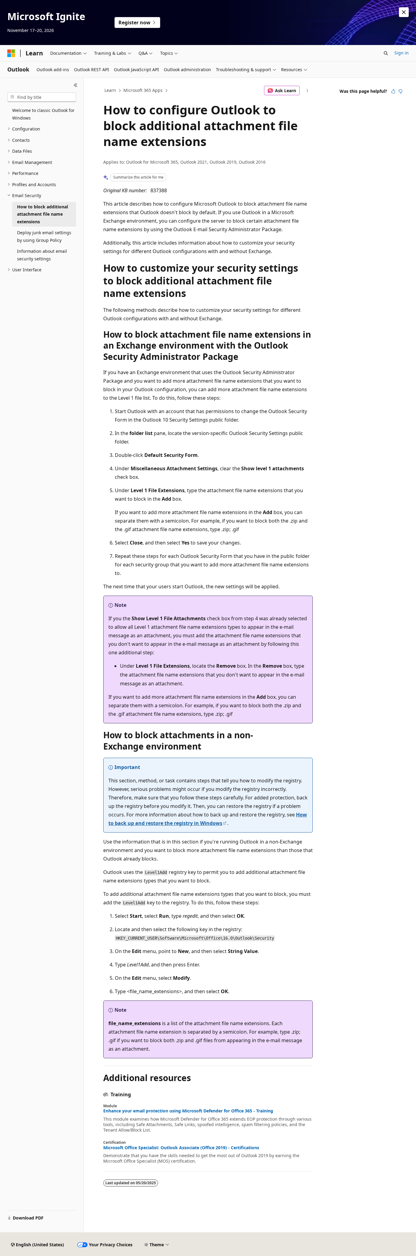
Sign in (401, 53)
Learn (110, 90)
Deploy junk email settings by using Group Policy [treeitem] (44, 236)
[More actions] (307, 91)
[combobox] (41, 97)
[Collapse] (75, 85)
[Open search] (386, 53)
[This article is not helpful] (400, 91)
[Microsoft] (11, 53)
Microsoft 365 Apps (143, 90)
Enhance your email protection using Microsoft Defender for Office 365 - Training (188, 1111)
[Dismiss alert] (404, 12)
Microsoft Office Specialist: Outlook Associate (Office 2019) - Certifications (181, 1147)
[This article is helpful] (393, 91)
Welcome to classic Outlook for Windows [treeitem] (43, 114)
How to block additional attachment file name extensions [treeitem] (42, 214)
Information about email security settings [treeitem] (42, 255)
